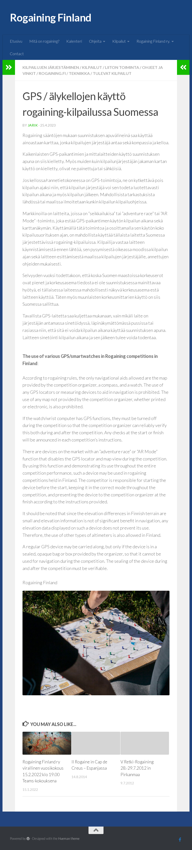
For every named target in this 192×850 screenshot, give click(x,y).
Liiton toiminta (122, 67)
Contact (17, 53)
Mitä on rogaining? (44, 41)
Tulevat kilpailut (112, 73)
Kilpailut (119, 41)
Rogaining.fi (52, 73)
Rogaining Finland (51, 17)
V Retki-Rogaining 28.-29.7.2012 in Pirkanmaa (137, 768)
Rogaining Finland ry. (153, 41)
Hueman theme (69, 839)
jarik (33, 125)
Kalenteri (74, 41)
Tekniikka (79, 73)
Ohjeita (95, 41)
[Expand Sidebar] (8, 67)
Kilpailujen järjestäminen (50, 67)
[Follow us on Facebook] (180, 840)
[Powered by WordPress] (28, 838)
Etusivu (16, 41)
